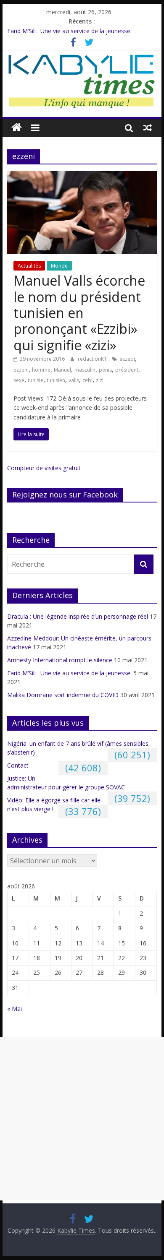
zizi (99, 380)
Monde (59, 265)
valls (74, 380)
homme (41, 369)
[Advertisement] (82, 1118)
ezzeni (21, 369)
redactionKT (93, 358)
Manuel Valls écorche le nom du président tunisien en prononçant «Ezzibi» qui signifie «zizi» (79, 312)
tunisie (35, 380)
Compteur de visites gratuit (44, 468)
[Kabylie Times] (16, 128)
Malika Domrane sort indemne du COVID (63, 695)
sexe (18, 380)
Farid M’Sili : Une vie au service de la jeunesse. (69, 31)
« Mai (14, 1009)
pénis (105, 369)
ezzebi (127, 358)
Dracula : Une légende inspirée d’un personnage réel (77, 616)
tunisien (56, 380)
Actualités (29, 265)
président (126, 369)
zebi (87, 380)
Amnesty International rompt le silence (59, 660)
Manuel (62, 369)
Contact (18, 765)
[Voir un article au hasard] (147, 127)
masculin (84, 369)
